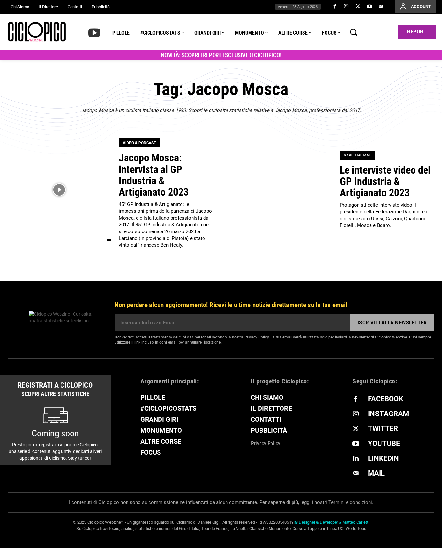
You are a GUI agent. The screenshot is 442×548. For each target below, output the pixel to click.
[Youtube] (369, 7)
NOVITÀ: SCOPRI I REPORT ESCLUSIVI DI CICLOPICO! (221, 55)
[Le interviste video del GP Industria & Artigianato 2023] (280, 189)
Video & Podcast (139, 143)
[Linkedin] (355, 459)
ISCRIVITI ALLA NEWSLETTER (392, 323)
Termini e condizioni (350, 502)
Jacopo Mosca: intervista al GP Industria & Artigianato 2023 (154, 175)
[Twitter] (358, 7)
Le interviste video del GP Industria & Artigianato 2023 (385, 181)
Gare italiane (357, 155)
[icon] (94, 32)
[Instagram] (346, 7)
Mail (376, 473)
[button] (353, 32)
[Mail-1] (381, 7)
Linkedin (383, 458)
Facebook (385, 399)
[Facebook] (335, 7)
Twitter (383, 428)
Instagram (388, 414)
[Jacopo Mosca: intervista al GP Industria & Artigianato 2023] (59, 189)
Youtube (384, 443)
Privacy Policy (256, 337)
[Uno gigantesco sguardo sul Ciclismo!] (37, 32)
